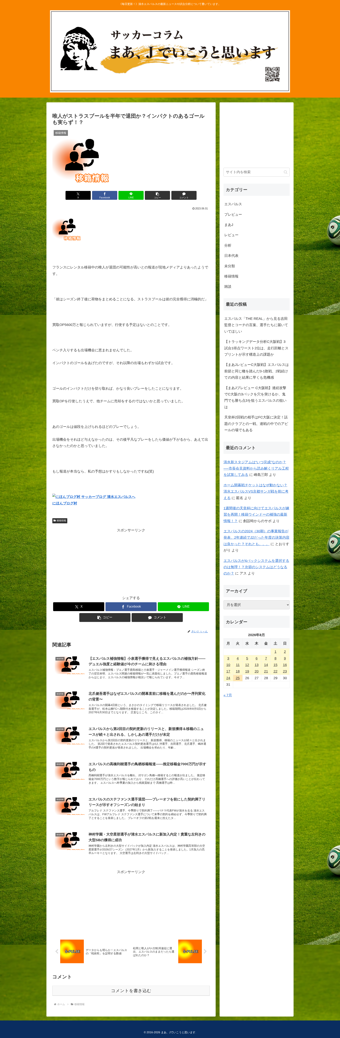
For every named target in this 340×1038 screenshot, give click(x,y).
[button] (157, 195)
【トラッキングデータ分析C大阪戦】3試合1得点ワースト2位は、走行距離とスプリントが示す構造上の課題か (256, 348)
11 (238, 665)
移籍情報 (61, 520)
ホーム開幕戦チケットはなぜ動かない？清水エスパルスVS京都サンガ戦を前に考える (256, 491)
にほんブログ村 (64, 503)
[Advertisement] (131, 560)
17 (228, 671)
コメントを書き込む (131, 990)
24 (228, 678)
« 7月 (228, 695)
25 (238, 678)
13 (257, 665)
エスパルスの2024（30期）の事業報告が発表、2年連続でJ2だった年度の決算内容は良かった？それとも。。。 (256, 537)
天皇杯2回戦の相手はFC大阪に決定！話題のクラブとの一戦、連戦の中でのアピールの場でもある (256, 423)
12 (247, 665)
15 (275, 665)
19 (247, 671)
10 (228, 665)
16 (285, 665)
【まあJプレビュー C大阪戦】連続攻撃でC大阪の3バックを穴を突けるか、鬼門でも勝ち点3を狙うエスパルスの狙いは (255, 397)
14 (266, 665)
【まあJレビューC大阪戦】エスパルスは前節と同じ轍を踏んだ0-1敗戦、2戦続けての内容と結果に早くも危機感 (256, 371)
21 (266, 671)
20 (257, 671)
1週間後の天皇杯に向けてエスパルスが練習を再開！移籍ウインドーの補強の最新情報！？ (256, 514)
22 (275, 671)
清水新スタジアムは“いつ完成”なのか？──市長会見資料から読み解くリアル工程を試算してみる (256, 468)
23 (285, 671)
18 (238, 671)
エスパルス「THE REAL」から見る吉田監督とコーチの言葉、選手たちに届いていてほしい (256, 325)
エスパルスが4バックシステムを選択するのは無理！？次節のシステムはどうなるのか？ (256, 567)
